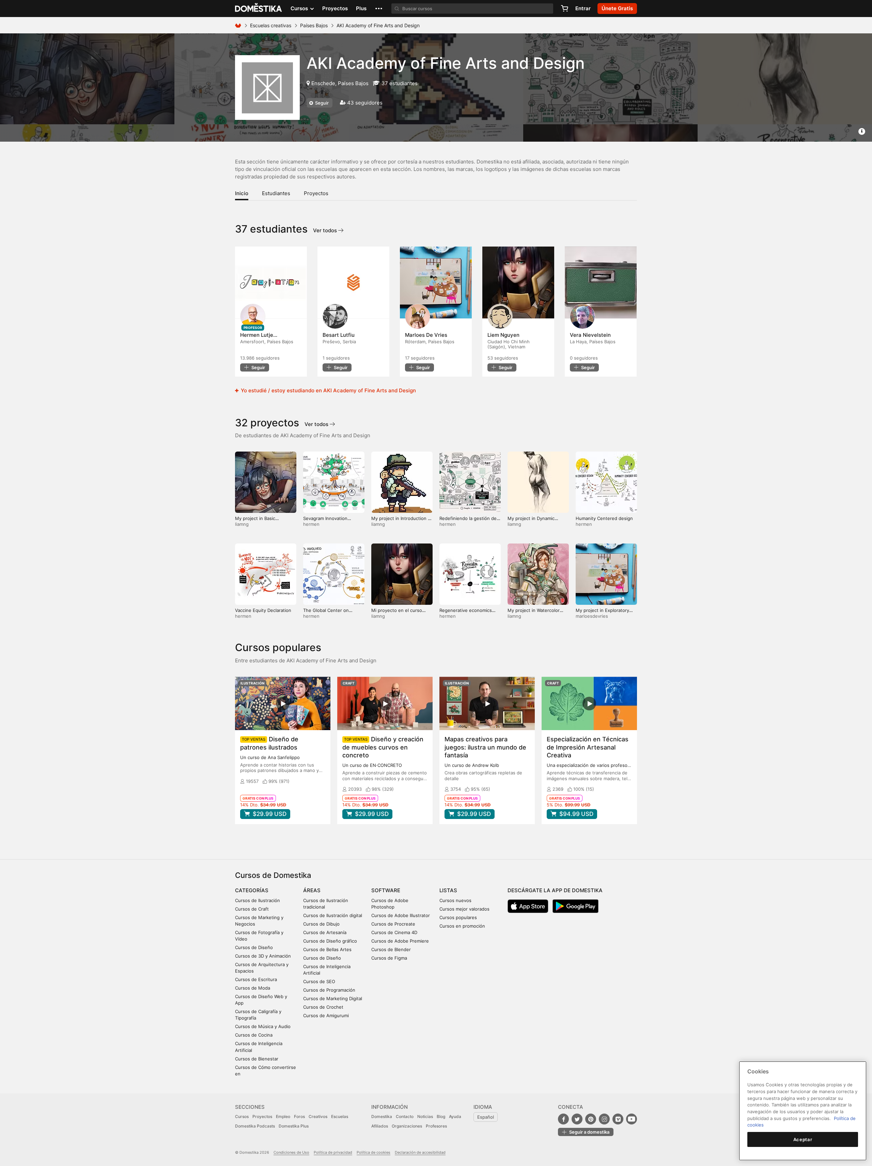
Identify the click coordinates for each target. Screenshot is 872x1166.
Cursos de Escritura (256, 979)
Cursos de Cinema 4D (394, 932)
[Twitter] (577, 1119)
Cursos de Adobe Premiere (400, 941)
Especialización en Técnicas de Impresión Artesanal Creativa (587, 747)
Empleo (283, 1116)
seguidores (260, 358)
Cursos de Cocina (253, 1035)
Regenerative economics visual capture (465, 613)
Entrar (583, 8)
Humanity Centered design (604, 518)
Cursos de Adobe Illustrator (400, 915)
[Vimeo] (617, 1119)
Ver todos (325, 230)
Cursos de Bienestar (256, 1058)
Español (485, 1117)
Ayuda (455, 1116)
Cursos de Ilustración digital (332, 915)
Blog (441, 1116)
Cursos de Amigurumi (326, 1015)
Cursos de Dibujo (321, 924)
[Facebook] (563, 1119)
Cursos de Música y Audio (263, 1026)
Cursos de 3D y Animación (263, 956)
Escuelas (339, 1116)
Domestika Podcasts (255, 1126)
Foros (299, 1116)
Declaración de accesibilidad (420, 1152)
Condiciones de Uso (291, 1152)
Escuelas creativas (270, 25)
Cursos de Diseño (254, 947)
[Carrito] (564, 8)
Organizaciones (407, 1126)
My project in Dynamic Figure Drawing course (532, 521)
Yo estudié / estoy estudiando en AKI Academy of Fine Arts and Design (327, 390)
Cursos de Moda (252, 988)
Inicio (241, 193)
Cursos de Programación (329, 990)
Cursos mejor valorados (464, 909)
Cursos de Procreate (393, 924)
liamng (242, 524)
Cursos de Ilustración (257, 900)
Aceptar (802, 1139)
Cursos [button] (300, 8)
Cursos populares (458, 917)
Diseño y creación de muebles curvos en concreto (382, 747)
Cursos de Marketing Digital (332, 998)
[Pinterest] (590, 1119)
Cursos (242, 1116)
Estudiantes (276, 193)
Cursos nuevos (455, 900)
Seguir (321, 103)
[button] (379, 8)
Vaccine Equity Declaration (263, 610)
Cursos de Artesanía (324, 932)
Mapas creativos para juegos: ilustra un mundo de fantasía (485, 747)
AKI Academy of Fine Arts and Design (446, 63)
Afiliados (379, 1126)
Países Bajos (314, 25)
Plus (361, 8)
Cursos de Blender (391, 949)
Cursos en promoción (462, 926)
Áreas (312, 890)
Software (385, 890)
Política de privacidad (333, 1152)
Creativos (318, 1116)
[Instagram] (604, 1119)
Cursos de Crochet (323, 1007)
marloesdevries (592, 616)
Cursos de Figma (389, 958)
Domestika (381, 1116)
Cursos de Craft (252, 909)
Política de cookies (373, 1152)
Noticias (425, 1116)
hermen (311, 524)
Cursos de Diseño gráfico (330, 941)
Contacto (405, 1116)
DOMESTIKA (258, 8)
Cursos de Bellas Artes (327, 949)
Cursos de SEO (319, 981)
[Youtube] (631, 1119)
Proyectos (335, 8)
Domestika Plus (294, 1126)
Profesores (436, 1126)
